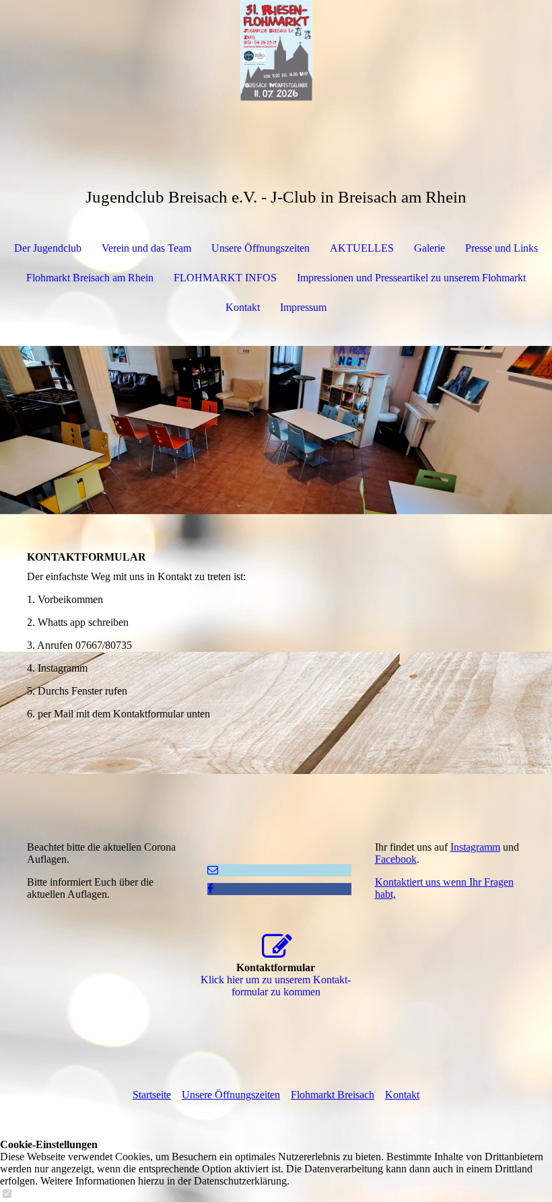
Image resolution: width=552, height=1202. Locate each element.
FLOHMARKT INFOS (225, 277)
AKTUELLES (362, 248)
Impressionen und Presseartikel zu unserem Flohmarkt (411, 277)
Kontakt (243, 307)
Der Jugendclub (47, 248)
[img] (276, 50)
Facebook (396, 859)
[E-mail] (212, 870)
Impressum (303, 307)
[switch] (6, 1194)
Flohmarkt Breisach (332, 1094)
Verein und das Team (146, 248)
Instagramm (475, 847)
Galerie (429, 248)
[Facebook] (210, 888)
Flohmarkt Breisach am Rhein (89, 277)
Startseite (152, 1094)
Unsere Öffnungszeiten (260, 248)
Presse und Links (501, 248)
